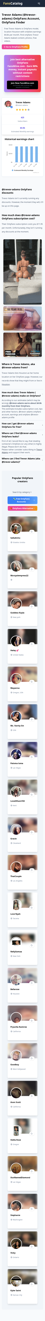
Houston (6, 384)
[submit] (22, 85)
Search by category (21, 492)
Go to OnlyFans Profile (17, 47)
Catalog (12, 3)
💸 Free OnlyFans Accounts (21, 500)
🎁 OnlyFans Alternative (21, 508)
